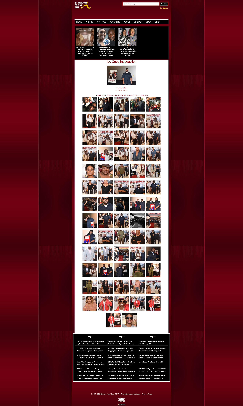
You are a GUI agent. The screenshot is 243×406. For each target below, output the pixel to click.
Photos (89, 22)
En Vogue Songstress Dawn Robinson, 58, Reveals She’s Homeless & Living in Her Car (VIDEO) (127, 51)
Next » (125, 90)
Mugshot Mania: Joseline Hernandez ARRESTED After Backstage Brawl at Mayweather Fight (151, 357)
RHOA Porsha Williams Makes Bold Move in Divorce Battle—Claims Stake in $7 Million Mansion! (121, 364)
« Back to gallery (121, 88)
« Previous (119, 90)
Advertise (115, 22)
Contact (138, 22)
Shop (157, 22)
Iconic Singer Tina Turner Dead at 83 (151, 362)
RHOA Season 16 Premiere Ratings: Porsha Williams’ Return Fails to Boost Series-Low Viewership (89, 371)
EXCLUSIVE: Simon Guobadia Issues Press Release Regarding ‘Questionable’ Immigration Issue (106, 51)
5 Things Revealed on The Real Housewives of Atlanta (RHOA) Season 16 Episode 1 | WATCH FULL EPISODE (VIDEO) (121, 372)
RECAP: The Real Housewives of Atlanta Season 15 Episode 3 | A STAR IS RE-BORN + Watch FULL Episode (152, 378)
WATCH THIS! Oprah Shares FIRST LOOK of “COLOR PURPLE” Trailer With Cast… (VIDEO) (152, 371)
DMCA (148, 22)
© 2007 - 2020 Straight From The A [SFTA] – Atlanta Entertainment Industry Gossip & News (121, 394)
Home (79, 22)
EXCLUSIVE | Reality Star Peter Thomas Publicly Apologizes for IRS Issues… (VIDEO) (121, 378)
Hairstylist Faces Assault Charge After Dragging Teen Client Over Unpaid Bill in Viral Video (121, 350)
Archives (101, 22)
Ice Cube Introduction (121, 61)
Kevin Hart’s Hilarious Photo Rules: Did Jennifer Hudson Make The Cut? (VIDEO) (121, 356)
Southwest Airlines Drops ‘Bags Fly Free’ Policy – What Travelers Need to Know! (90, 377)
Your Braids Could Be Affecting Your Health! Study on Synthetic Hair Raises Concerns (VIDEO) (120, 343)
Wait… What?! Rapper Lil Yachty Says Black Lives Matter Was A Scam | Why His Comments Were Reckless (90, 364)
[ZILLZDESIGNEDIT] (121, 401)
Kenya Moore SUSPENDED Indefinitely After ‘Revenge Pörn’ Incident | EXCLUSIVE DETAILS (151, 343)
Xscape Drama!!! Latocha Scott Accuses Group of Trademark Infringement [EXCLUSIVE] (152, 350)
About (127, 22)
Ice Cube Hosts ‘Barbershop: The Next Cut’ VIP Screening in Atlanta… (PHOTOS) (122, 95)
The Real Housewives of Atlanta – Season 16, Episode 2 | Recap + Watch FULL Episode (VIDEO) (85, 51)
